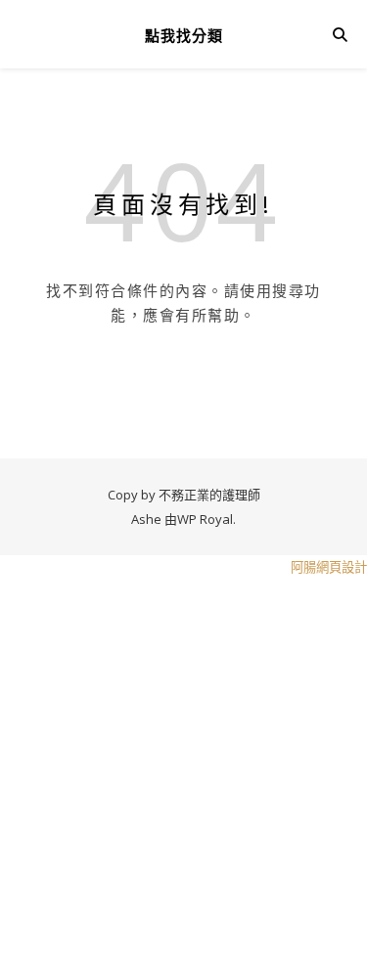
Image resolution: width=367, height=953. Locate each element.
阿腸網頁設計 (329, 567)
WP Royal (205, 519)
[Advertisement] (183, 763)
